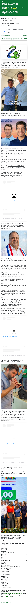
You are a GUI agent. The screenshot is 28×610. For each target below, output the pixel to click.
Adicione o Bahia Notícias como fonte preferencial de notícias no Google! (15, 31)
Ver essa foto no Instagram (10, 200)
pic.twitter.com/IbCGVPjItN (16, 166)
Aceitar (22, 8)
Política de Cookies (11, 8)
